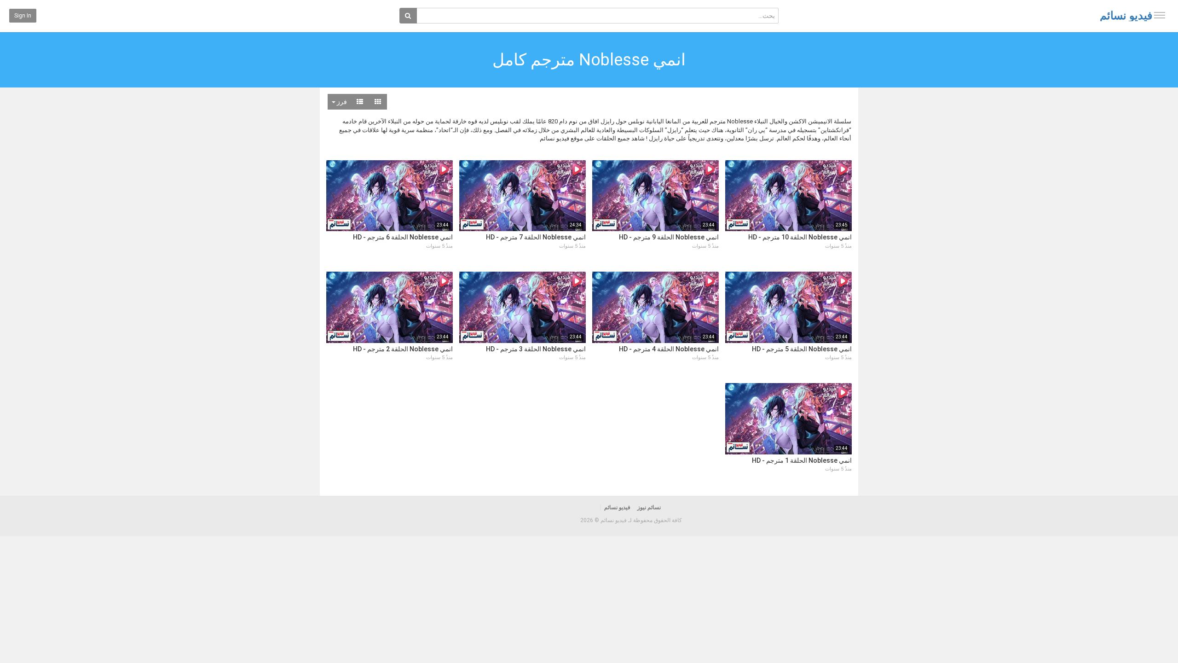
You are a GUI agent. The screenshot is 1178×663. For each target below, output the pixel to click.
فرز (341, 101)
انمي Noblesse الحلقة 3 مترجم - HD (536, 349)
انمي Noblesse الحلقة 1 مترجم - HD (802, 460)
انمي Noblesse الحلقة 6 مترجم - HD (403, 237)
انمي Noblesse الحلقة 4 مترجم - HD (669, 349)
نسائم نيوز (649, 507)
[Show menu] (1160, 15)
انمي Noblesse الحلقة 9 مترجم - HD (669, 237)
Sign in (22, 15)
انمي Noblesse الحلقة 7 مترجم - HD (536, 237)
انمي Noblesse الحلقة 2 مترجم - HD (403, 349)
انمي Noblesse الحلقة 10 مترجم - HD (800, 237)
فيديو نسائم (1126, 15)
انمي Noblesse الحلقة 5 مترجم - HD (802, 349)
